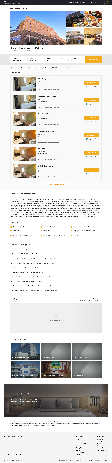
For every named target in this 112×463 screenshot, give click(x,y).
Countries (17, 8)
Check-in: (15, 58)
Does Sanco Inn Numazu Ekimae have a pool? (24, 268)
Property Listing (80, 452)
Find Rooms (93, 60)
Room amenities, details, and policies (48, 89)
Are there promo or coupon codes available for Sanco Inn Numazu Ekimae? (34, 290)
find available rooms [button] (56, 184)
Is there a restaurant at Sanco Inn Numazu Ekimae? (27, 272)
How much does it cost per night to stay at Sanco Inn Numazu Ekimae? (33, 259)
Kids (75, 58)
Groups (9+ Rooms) (73, 2)
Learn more (71, 68)
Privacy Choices (101, 450)
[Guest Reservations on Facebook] (5, 454)
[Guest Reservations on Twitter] (8, 454)
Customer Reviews (81, 443)
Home (11, 8)
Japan (23, 8)
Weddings (99, 446)
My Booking (83, 2)
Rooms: (49, 58)
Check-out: (33, 58)
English (92, 2)
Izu (26, 8)
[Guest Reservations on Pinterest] (17, 454)
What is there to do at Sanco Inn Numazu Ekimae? (26, 281)
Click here (41, 425)
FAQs (77, 441)
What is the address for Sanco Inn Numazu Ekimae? (27, 250)
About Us (78, 439)
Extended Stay (101, 448)
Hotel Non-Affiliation (81, 454)
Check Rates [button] (91, 83)
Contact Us (100, 439)
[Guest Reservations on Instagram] (13, 454)
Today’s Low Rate (92, 87)
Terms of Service (80, 446)
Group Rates (100, 443)
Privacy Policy (79, 448)
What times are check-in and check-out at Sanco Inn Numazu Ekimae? (33, 263)
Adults (62, 58)
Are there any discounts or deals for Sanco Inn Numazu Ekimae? (31, 286)
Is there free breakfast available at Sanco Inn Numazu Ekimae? (30, 277)
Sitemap (78, 450)
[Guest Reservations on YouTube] (20, 454)
